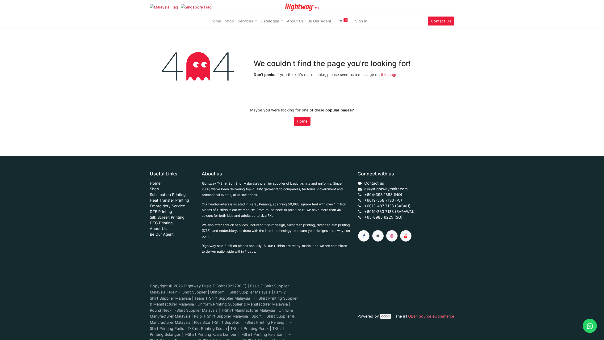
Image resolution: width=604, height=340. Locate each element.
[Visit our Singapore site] (196, 7)
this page (389, 74)
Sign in (361, 21)
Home (302, 121)
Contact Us (441, 21)
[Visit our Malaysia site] (164, 7)
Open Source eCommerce (431, 316)
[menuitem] (216, 21)
